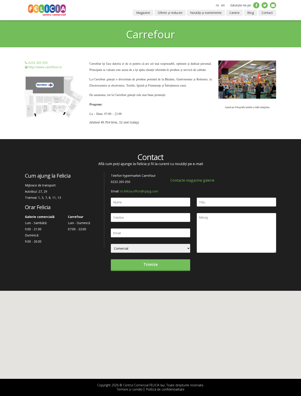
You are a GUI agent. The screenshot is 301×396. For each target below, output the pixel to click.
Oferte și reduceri (170, 13)
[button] (222, 82)
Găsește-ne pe (240, 5)
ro (217, 5)
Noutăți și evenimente (206, 13)
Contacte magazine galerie (192, 180)
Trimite (150, 264)
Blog (250, 13)
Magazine (143, 13)
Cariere (234, 13)
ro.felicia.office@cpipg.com (139, 191)
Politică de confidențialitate (165, 389)
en (223, 5)
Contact (267, 13)
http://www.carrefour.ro (45, 67)
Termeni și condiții (130, 389)
